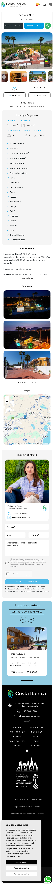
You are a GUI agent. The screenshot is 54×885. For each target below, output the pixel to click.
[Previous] (23, 620)
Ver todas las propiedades (27, 612)
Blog (37, 741)
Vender (17, 736)
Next (49, 50)
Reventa (17, 727)
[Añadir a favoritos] (43, 629)
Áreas (17, 746)
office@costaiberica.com (29, 716)
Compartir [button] (16, 95)
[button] (27, 382)
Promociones (17, 732)
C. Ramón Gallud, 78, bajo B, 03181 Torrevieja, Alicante (29, 704)
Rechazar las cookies (21, 874)
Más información (13, 857)
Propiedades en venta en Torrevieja (27, 807)
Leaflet (14, 444)
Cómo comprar (17, 741)
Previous (4, 50)
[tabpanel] (27, 651)
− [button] (7, 401)
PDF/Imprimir (41, 95)
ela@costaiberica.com (21, 517)
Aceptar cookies (21, 862)
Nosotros (37, 732)
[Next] (31, 620)
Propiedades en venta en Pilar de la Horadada (27, 814)
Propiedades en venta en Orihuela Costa (27, 800)
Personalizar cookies (21, 868)
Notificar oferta (13, 26)
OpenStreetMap (30, 444)
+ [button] (7, 397)
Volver (41, 87)
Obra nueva (36, 727)
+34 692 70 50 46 (19, 514)
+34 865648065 (30, 711)
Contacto (37, 746)
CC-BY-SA (46, 444)
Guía (36, 736)
